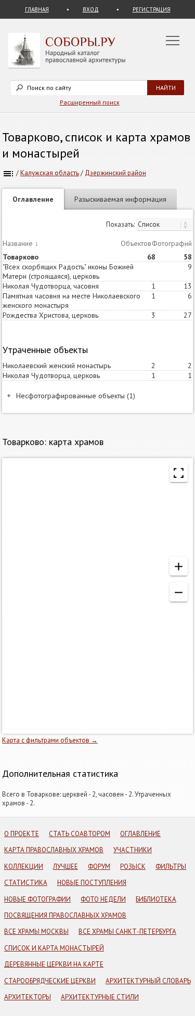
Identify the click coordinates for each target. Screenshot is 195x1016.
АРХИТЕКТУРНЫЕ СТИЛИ (100, 997)
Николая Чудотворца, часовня (51, 286)
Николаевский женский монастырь (57, 365)
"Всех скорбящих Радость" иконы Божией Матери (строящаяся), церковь (68, 271)
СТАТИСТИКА (25, 882)
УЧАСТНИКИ (132, 849)
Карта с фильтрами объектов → (50, 740)
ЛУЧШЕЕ (65, 866)
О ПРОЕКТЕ (21, 833)
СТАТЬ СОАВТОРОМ (79, 833)
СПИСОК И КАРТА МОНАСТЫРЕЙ (54, 948)
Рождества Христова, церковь (50, 315)
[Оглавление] (8, 172)
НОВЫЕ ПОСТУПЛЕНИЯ (91, 882)
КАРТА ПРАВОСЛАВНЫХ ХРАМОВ (53, 849)
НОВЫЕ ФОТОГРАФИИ (37, 899)
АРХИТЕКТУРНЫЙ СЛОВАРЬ (148, 980)
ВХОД (91, 9)
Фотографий (172, 243)
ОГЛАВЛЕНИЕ (140, 833)
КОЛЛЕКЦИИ (23, 866)
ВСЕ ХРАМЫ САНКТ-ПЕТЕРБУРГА (127, 931)
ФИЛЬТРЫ (170, 866)
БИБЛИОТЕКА (156, 899)
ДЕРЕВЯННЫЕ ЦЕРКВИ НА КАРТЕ (53, 964)
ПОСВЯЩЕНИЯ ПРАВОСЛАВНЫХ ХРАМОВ (65, 915)
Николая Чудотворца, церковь (51, 375)
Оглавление (33, 199)
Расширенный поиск (90, 102)
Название (18, 243)
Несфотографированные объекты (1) (75, 395)
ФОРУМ (99, 866)
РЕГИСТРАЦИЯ (152, 9)
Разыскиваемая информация (120, 199)
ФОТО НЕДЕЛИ (103, 899)
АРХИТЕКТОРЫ (27, 997)
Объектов (136, 243)
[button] (179, 566)
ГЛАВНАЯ (37, 9)
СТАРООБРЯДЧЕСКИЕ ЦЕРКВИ (50, 980)
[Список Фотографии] (164, 224)
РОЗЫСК (133, 866)
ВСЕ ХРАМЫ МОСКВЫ (36, 931)
